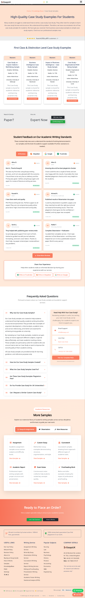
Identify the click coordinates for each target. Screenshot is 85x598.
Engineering (48, 572)
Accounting (47, 563)
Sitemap (6, 572)
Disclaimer (51, 595)
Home (29, 11)
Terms (44, 595)
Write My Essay (28, 552)
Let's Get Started (34, 519)
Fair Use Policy (8, 547)
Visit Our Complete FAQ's (66, 358)
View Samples (13, 458)
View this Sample (12, 98)
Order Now (58, 117)
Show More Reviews (43, 255)
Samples (6, 563)
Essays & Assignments (27, 429)
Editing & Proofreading (31, 569)
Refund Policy (8, 550)
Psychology (47, 555)
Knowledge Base (37, 11)
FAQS (5, 569)
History (46, 558)
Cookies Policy (61, 595)
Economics (47, 566)
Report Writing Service (31, 566)
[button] (77, 594)
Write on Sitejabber (44, 275)
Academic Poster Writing (32, 577)
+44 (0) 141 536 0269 (65, 351)
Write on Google (62, 275)
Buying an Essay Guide (11, 558)
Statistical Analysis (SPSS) (32, 580)
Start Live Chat (63, 342)
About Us (7, 555)
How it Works (50, 519)
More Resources (62, 429)
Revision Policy (8, 552)
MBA (45, 569)
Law (45, 550)
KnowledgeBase (9, 566)
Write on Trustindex (25, 275)
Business (46, 552)
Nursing (46, 547)
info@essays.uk (63, 332)
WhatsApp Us (58, 121)
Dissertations (45, 429)
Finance (46, 561)
